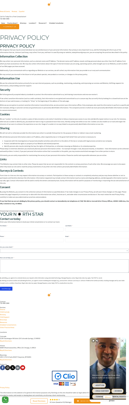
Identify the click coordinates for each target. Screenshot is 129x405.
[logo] (64, 5)
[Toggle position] (118, 340)
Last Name (69, 226)
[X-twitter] (12, 367)
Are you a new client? (7, 247)
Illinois (2, 346)
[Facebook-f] (2, 367)
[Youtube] (22, 367)
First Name (4, 226)
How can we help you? (7, 258)
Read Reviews (39, 401)
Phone (2, 236)
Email (67, 236)
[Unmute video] (93, 340)
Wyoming (3, 355)
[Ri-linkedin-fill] (17, 367)
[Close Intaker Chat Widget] (122, 340)
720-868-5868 (4, 19)
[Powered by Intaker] (112, 400)
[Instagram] (7, 367)
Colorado (3, 336)
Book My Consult (89, 401)
